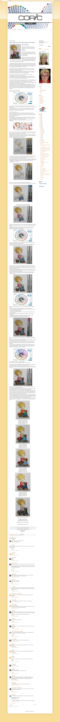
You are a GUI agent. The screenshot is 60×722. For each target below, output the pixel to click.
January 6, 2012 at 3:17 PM (14, 608)
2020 (40, 119)
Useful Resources (27, 29)
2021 (40, 118)
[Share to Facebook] (22, 534)
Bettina (12, 694)
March (41, 139)
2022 (40, 117)
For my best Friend (42, 166)
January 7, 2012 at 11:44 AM (15, 647)
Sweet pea (41, 165)
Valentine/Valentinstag (43, 169)
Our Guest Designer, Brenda (43, 153)
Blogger (33, 711)
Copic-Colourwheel (13, 90)
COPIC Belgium (42, 96)
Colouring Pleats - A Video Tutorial (44, 154)
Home (9, 29)
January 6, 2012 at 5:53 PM (14, 622)
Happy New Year (42, 177)
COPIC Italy (41, 98)
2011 (40, 179)
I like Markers (41, 103)
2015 (40, 125)
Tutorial (20, 535)
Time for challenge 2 (43, 168)
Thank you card (42, 172)
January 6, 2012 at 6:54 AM (14, 550)
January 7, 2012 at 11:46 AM (15, 653)
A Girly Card (41, 160)
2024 (40, 115)
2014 (40, 126)
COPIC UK (41, 102)
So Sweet (41, 176)
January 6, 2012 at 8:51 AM (14, 560)
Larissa (12, 586)
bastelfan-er (13, 604)
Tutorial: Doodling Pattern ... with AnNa (45, 147)
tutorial (25, 106)
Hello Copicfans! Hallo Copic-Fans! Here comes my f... (44, 151)
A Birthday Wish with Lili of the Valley (45, 148)
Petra (12, 579)
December (41, 129)
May (41, 137)
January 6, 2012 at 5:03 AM (14, 542)
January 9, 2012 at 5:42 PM (14, 673)
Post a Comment (13, 703)
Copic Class (41, 143)
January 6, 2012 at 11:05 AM (15, 597)
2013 (40, 127)
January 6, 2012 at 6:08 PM (14, 628)
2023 (40, 116)
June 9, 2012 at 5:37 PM (14, 692)
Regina (12, 539)
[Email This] (19, 534)
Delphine (41, 91)
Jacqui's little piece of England (15, 687)
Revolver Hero (42, 152)
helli (12, 643)
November (41, 130)
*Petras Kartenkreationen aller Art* (16, 631)
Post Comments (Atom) (16, 706)
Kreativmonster (17, 535)
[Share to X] (21, 534)
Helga (12, 656)
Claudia (12, 618)
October (41, 131)
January (41, 141)
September (41, 132)
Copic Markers (13, 535)
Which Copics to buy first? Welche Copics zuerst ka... (44, 171)
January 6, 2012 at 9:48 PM (14, 641)
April (41, 138)
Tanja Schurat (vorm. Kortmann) (15, 593)
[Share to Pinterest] (23, 534)
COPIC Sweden (42, 100)
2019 (40, 120)
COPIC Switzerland (42, 101)
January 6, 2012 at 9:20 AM (14, 571)
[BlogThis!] (20, 534)
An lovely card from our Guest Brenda (45, 144)
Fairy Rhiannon (42, 164)
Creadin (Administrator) (43, 90)
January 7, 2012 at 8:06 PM (14, 661)
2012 (40, 128)
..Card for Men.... (42, 161)
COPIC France (41, 97)
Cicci (40, 87)
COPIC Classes (14, 29)
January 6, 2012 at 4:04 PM (14, 616)
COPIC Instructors (20, 29)
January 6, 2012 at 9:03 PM (14, 636)
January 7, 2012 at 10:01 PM (15, 666)
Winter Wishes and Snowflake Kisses (45, 173)
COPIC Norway (42, 99)
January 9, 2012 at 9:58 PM (14, 680)
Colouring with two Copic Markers (44, 142)
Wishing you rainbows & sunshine (44, 155)
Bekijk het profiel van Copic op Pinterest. (44, 49)
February (41, 140)
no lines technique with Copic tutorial (45, 149)
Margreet (12, 557)
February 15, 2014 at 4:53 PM (15, 701)
